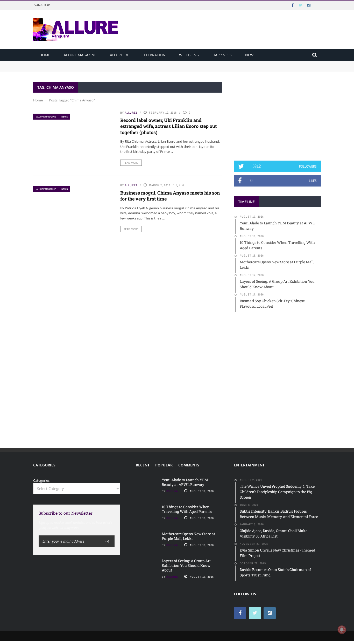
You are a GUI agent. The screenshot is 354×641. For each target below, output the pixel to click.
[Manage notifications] (342, 629)
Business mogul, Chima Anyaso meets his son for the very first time (170, 196)
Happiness (222, 54)
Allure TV (119, 54)
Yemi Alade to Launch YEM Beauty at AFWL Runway (76, 63)
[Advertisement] (277, 114)
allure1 (131, 112)
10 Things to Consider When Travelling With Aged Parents (80, 68)
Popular (164, 465)
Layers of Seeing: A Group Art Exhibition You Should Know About (186, 565)
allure (172, 576)
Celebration (153, 54)
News (250, 54)
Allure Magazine (80, 54)
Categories (41, 480)
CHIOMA (172, 491)
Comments (188, 465)
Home (44, 54)
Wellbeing (189, 54)
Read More (131, 162)
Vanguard (42, 5)
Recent (143, 465)
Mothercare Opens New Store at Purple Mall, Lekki (188, 536)
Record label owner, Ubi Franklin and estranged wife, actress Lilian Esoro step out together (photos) (168, 126)
